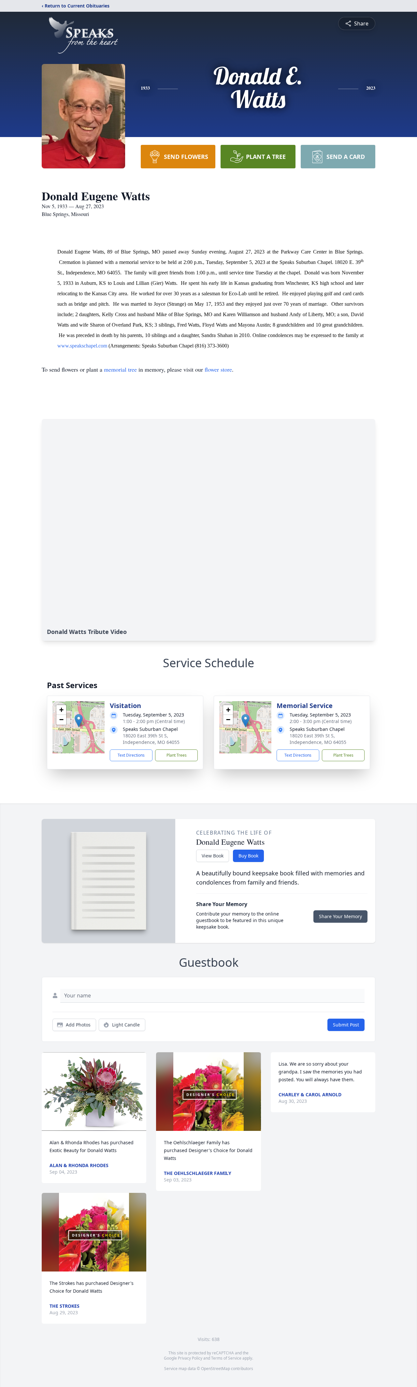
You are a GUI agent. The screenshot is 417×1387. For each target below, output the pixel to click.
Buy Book (248, 856)
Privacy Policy (190, 1358)
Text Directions (131, 755)
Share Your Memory (340, 916)
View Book (212, 856)
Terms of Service (226, 1358)
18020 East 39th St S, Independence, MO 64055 (151, 738)
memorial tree (120, 369)
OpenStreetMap (215, 1368)
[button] (79, 720)
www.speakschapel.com (82, 345)
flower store (218, 369)
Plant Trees (176, 755)
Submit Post (346, 1025)
